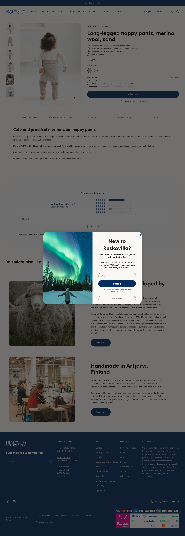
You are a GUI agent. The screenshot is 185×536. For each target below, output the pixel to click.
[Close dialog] (138, 235)
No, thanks (117, 298)
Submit (117, 283)
